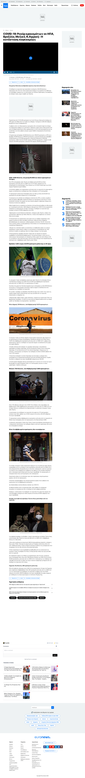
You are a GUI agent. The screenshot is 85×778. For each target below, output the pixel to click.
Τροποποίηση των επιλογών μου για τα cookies (36, 766)
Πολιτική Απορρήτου (36, 754)
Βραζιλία (42, 597)
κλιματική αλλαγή (54, 719)
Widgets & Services (25, 755)
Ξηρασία (52, 725)
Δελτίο (22, 746)
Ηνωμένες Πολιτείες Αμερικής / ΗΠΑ (27, 597)
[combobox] (52, 2)
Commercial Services (36, 747)
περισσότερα (35, 741)
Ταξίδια (40, 5)
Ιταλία (27, 722)
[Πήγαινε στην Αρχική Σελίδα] (5, 5)
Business (33, 5)
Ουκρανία (35, 722)
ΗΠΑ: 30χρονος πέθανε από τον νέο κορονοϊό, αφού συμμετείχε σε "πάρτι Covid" (27, 584)
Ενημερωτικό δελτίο (50, 750)
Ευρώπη (22, 5)
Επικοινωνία (34, 756)
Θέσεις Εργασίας (36, 758)
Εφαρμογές (23, 753)
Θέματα (11, 741)
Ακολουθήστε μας (25, 751)
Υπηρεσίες (23, 741)
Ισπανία (44, 719)
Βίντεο (10, 759)
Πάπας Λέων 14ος (42, 725)
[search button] (45, 2)
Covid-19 (13, 597)
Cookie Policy (35, 752)
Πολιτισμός (50, 5)
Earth (56, 5)
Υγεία (10, 753)
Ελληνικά (4, 1)
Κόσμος (28, 5)
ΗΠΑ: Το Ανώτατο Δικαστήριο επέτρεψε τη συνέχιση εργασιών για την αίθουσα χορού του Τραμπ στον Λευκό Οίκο (28, 592)
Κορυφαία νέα (67, 87)
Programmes (12, 760)
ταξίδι (32, 725)
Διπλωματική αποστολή (42, 728)
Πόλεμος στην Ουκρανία (32, 719)
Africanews (23, 757)
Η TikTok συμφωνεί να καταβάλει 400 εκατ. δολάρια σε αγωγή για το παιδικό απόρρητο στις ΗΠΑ (29, 588)
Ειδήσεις (7, 30)
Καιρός (22, 748)
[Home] (3, 30)
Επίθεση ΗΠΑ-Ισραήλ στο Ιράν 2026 (50, 715)
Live (82, 5)
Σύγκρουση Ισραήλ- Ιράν (32, 715)
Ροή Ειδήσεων (14, 5)
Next (44, 5)
